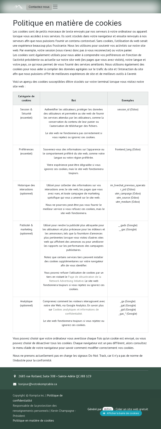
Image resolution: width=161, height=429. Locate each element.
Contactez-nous (39, 6)
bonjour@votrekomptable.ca (37, 384)
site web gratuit (137, 409)
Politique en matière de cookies (33, 420)
